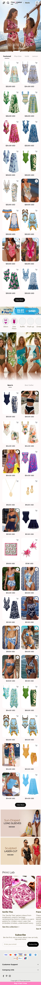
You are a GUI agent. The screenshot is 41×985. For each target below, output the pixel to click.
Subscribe (33, 944)
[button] (3, 2)
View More (19, 300)
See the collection (10, 927)
